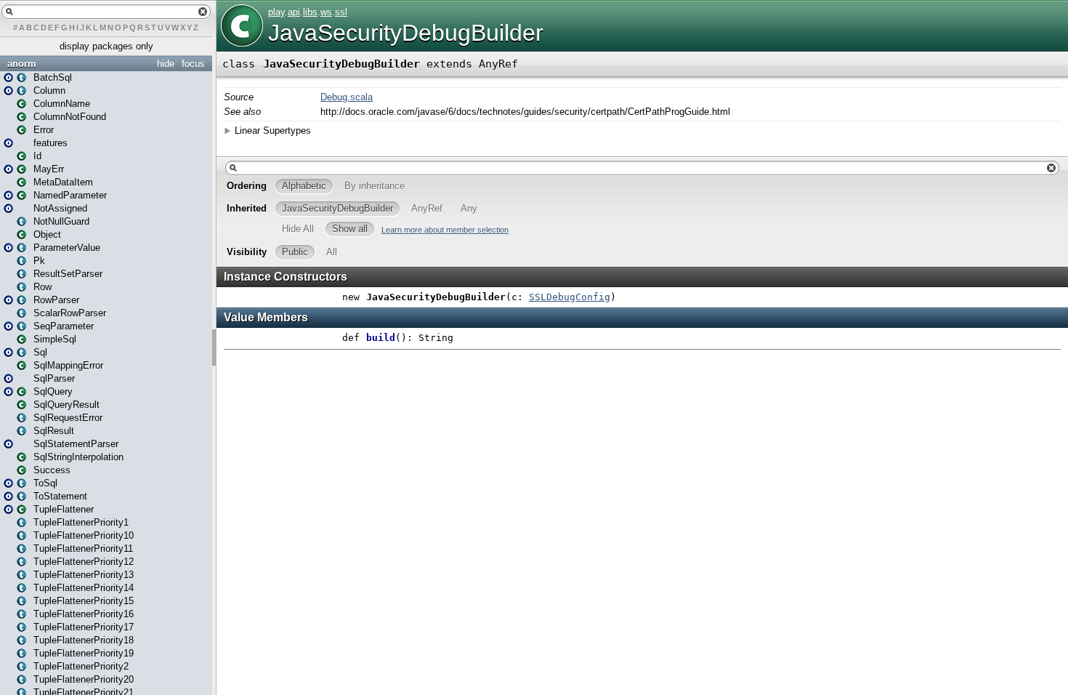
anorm (21, 63)
